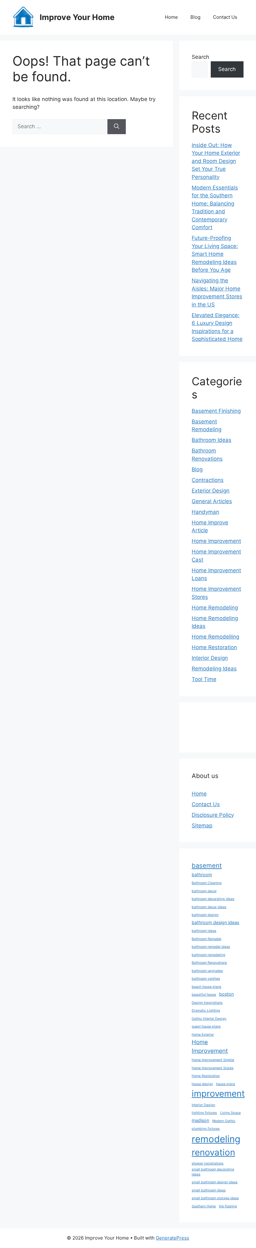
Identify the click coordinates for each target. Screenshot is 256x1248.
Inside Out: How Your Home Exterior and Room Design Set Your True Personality (216, 161)
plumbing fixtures (206, 1129)
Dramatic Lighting (206, 1010)
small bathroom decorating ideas (213, 1171)
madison (200, 1120)
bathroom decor (204, 891)
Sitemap (202, 825)
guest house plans (206, 1026)
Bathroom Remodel (206, 939)
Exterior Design (210, 491)
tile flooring (228, 1206)
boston (226, 994)
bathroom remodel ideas (211, 947)
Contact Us (225, 17)
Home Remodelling (215, 637)
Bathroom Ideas (211, 440)
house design (202, 1084)
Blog (195, 17)
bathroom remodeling (208, 955)
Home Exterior (203, 1035)
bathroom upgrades (207, 971)
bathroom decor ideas (209, 907)
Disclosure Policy (213, 815)
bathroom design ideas (215, 922)
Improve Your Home (77, 17)
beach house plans (206, 987)
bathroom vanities (206, 979)
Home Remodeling (215, 607)
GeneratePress (172, 1238)
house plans (225, 1084)
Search (200, 57)
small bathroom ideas (209, 1190)
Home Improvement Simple (213, 1060)
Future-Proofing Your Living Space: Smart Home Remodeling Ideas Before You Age (215, 254)
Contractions (208, 480)
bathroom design (205, 915)
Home (171, 17)
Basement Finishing (216, 411)
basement (207, 865)
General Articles (212, 501)
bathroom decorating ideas (213, 899)
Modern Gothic (223, 1121)
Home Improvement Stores (213, 1068)
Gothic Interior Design (209, 1019)
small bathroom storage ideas (215, 1198)
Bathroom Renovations (209, 963)
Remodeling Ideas (214, 668)
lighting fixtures (204, 1113)
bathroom (202, 874)
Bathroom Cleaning (207, 883)
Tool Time (204, 679)
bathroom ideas (204, 931)
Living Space (230, 1113)
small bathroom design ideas (215, 1182)
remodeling (216, 1139)
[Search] (116, 126)
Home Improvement (216, 541)
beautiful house (204, 995)
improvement (218, 1093)
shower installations (208, 1163)
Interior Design (210, 658)
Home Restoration (214, 647)
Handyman (205, 512)
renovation (213, 1152)
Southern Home (204, 1206)
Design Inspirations (207, 1003)
